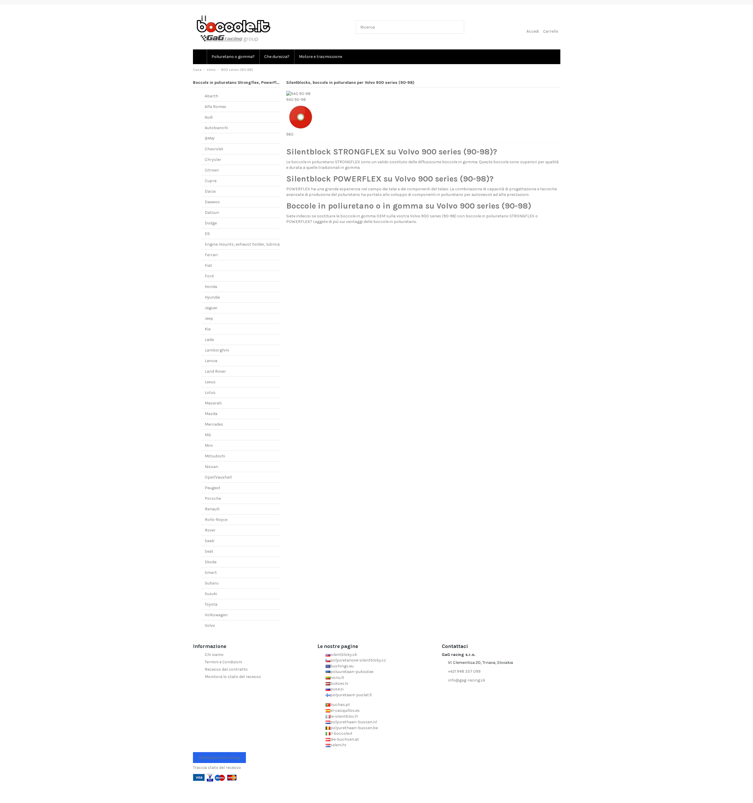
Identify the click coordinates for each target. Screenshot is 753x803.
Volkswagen (216, 614)
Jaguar (211, 307)
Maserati (213, 403)
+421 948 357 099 (464, 671)
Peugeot (212, 487)
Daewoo (212, 201)
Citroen (212, 170)
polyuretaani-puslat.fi (351, 694)
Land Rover (215, 371)
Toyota (211, 604)
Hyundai (212, 297)
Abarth (211, 96)
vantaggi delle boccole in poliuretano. (381, 221)
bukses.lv (339, 683)
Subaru (212, 583)
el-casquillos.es (345, 710)
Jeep (209, 318)
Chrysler (213, 159)
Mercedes (214, 424)
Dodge (211, 223)
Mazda (211, 413)
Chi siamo (214, 654)
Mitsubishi (215, 456)
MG (208, 434)
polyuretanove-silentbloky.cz (358, 660)
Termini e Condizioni (223, 661)
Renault (212, 509)
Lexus (210, 381)
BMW (210, 138)
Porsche (213, 498)
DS (207, 233)
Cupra (210, 180)
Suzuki (211, 593)
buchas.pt (340, 704)
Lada (209, 339)
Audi (209, 117)
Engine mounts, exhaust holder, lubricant (244, 244)
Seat (209, 551)
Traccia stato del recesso (217, 767)
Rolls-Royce (216, 519)
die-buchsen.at (344, 739)
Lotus (210, 392)
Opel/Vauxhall (218, 477)
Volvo (210, 625)
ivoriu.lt (337, 677)
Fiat (208, 265)
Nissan (211, 466)
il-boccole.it (341, 733)
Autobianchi (216, 127)
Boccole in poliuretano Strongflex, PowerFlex (237, 82)
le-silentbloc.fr (344, 716)
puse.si (337, 689)
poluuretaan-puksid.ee (351, 671)
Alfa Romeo (215, 106)
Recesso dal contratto (226, 669)
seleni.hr (338, 744)
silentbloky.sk (343, 654)
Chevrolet (214, 148)
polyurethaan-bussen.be (354, 727)
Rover (210, 530)
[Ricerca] (458, 27)
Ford (209, 276)
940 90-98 (296, 99)
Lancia (211, 360)
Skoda (210, 561)
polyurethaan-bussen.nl (353, 721)
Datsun (212, 212)
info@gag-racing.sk (466, 680)
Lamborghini (217, 350)
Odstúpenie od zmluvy (219, 757)
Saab (209, 540)
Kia (208, 328)
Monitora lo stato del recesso (233, 676)
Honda (211, 286)
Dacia (210, 191)
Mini (209, 445)
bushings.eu (342, 666)
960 (290, 134)
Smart (211, 572)
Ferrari (211, 254)
